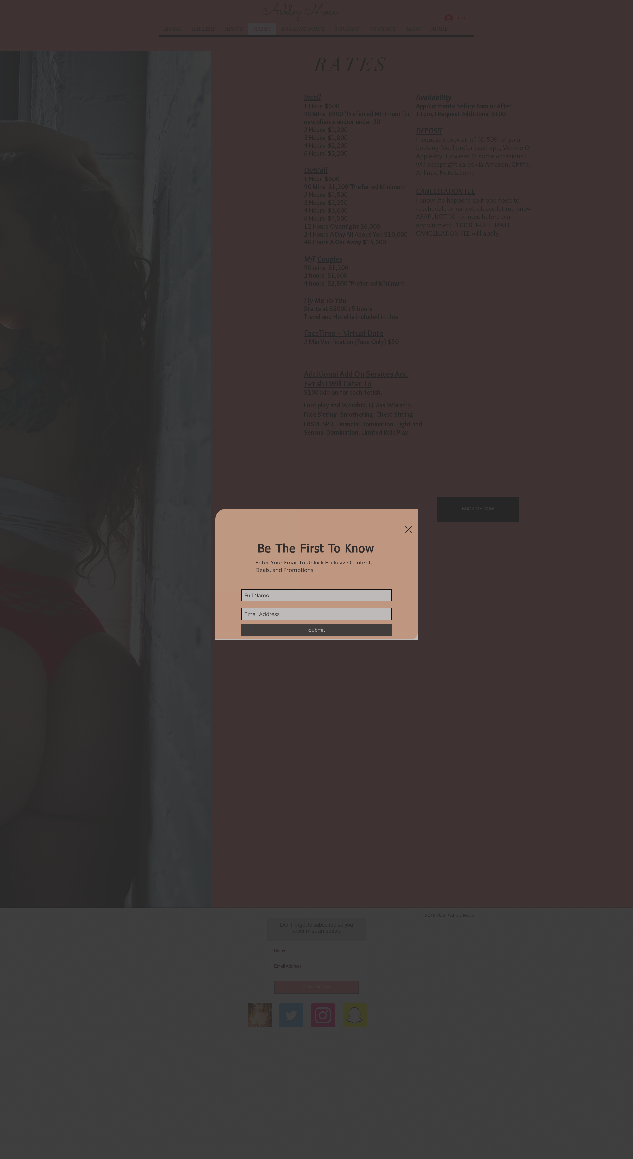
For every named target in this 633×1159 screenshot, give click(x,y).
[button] (408, 529)
